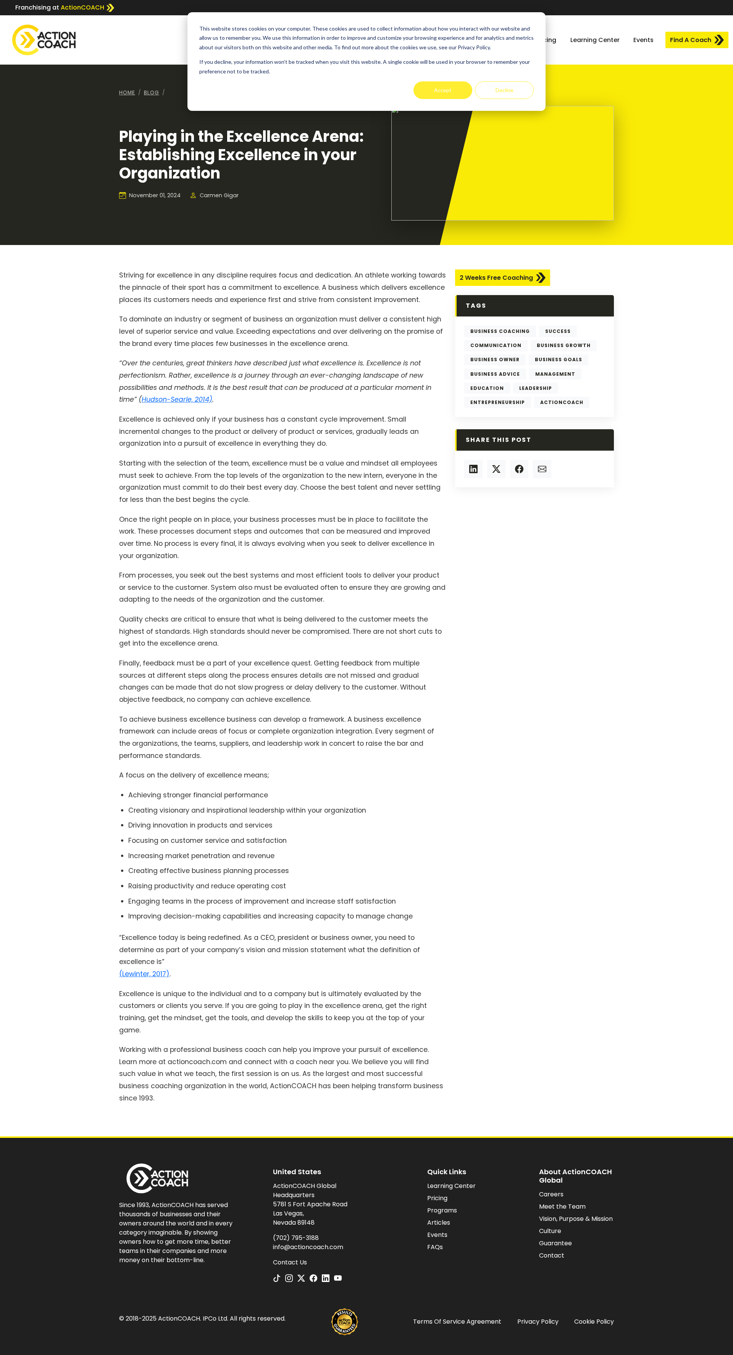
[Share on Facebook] (519, 469)
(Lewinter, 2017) (144, 974)
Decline (504, 90)
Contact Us (290, 1262)
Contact (551, 1255)
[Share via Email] (542, 469)
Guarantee (555, 1243)
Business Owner (495, 359)
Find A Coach (690, 40)
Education (487, 388)
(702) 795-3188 (296, 1237)
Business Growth (564, 345)
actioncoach (561, 402)
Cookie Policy (594, 1321)
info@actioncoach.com (308, 1247)
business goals (558, 359)
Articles (438, 1222)
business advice (495, 374)
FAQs (435, 1247)
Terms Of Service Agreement (457, 1321)
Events (643, 40)
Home (127, 92)
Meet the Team (562, 1206)
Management (555, 374)
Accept (443, 90)
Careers (551, 1194)
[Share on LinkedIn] (473, 469)
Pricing (546, 40)
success (558, 331)
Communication (495, 345)
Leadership (535, 388)
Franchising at (59, 7)
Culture (550, 1231)
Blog (151, 92)
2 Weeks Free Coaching (496, 277)
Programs (442, 1210)
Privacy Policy (538, 1321)
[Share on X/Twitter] (496, 469)
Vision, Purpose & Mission (576, 1218)
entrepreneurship (497, 402)
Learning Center (595, 40)
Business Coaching (500, 331)
